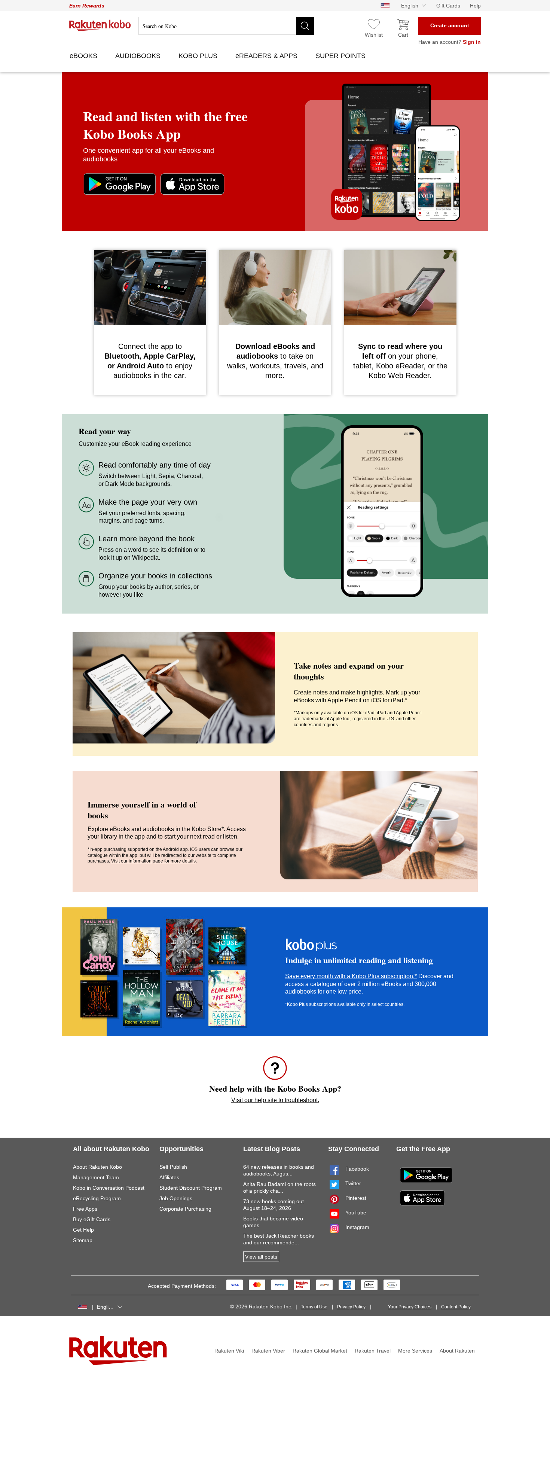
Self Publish (173, 1167)
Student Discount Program (190, 1188)
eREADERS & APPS (267, 56)
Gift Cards (448, 6)
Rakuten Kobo (100, 25)
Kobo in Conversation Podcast (108, 1188)
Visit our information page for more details (153, 861)
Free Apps (85, 1209)
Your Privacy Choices (409, 1307)
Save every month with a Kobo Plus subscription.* (351, 976)
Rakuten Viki (229, 1351)
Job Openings (175, 1198)
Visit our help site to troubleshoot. (275, 1100)
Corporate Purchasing (185, 1209)
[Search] (305, 26)
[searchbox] (226, 26)
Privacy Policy (351, 1307)
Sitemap (82, 1240)
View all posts (261, 1257)
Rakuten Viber (268, 1351)
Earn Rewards (86, 6)
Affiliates (169, 1177)
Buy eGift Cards (91, 1219)
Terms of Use (314, 1307)
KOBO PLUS (198, 56)
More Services (415, 1351)
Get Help (83, 1230)
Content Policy (456, 1307)
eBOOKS (84, 56)
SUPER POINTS (341, 56)
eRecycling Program (97, 1198)
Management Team (96, 1177)
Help (475, 6)
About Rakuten (457, 1351)
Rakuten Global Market (320, 1351)
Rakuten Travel (373, 1351)
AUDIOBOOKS (138, 56)
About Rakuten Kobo (97, 1167)
